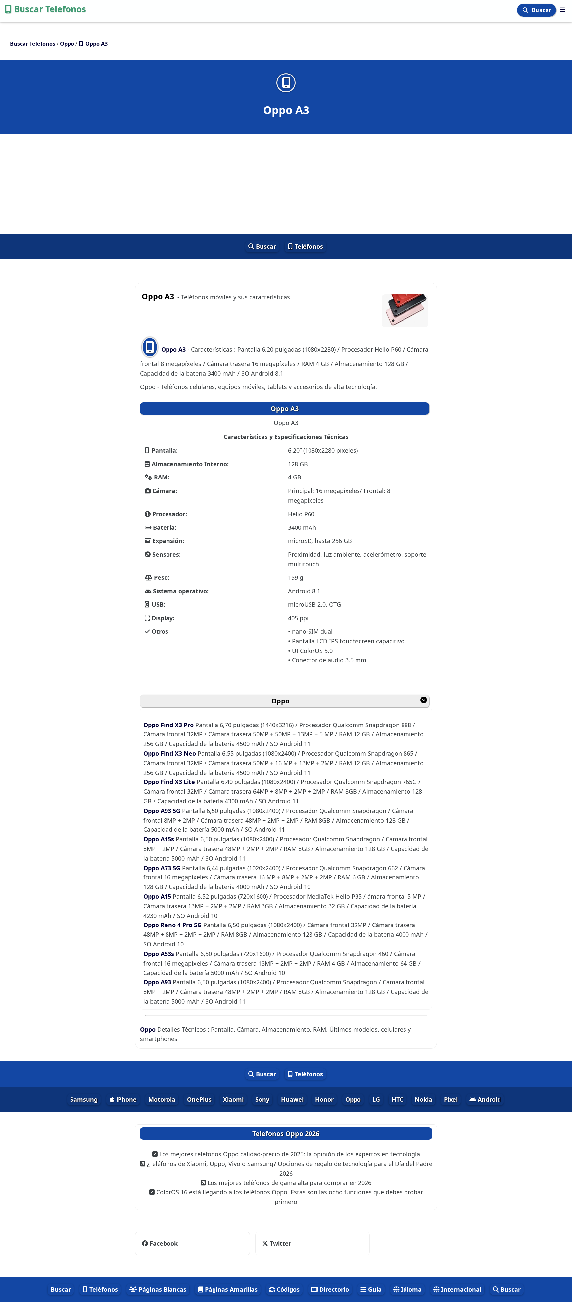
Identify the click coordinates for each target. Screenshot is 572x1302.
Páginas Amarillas (230, 1289)
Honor (324, 1099)
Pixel (451, 1099)
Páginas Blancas (161, 1289)
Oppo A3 (173, 349)
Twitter (275, 1243)
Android (488, 1099)
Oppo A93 (158, 982)
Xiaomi (233, 1099)
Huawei (292, 1099)
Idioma (410, 1289)
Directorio (333, 1289)
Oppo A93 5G (162, 811)
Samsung (84, 1099)
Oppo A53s (159, 954)
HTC (397, 1099)
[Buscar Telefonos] (562, 10)
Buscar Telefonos (50, 9)
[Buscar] (526, 10)
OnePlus (199, 1099)
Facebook (163, 1243)
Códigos (287, 1289)
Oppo (280, 700)
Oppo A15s (159, 839)
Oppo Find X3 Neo (170, 753)
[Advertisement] (286, 184)
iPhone (126, 1099)
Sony (262, 1099)
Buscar (542, 10)
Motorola (161, 1099)
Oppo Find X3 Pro (169, 725)
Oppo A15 (158, 896)
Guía (374, 1289)
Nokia (423, 1099)
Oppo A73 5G (162, 868)
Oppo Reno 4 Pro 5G (173, 925)
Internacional (460, 1289)
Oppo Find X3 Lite (170, 782)
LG (376, 1099)
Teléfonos (308, 246)
